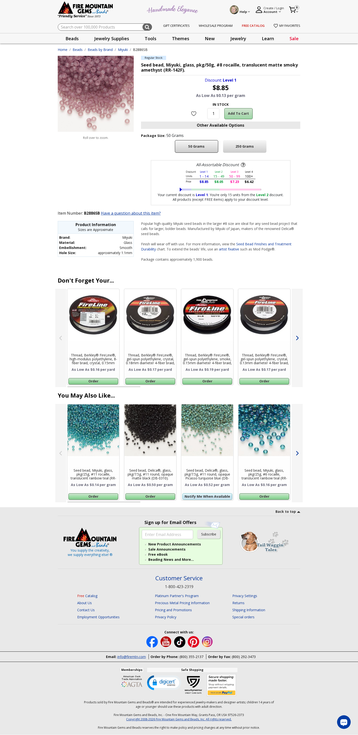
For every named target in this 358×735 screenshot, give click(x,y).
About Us (84, 603)
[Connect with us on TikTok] (180, 641)
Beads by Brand (100, 49)
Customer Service (179, 578)
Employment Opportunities (98, 617)
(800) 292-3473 (244, 656)
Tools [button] (150, 38)
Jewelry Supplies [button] (111, 38)
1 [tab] (69, 388)
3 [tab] (220, 388)
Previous (60, 338)
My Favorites (289, 25)
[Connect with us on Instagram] (207, 641)
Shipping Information (248, 610)
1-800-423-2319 (179, 586)
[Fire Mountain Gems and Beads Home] (85, 9)
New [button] (210, 38)
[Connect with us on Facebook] (152, 641)
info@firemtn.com (131, 656)
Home (62, 49)
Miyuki (123, 49)
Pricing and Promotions (173, 610)
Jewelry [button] (238, 38)
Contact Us (86, 610)
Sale (294, 38)
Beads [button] (72, 38)
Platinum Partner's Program (177, 595)
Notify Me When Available (207, 496)
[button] (164, 682)
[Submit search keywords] (147, 27)
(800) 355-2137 (191, 656)
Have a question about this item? (131, 213)
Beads (78, 49)
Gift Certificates (176, 25)
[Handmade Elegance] (173, 9)
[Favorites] (194, 113)
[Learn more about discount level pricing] (242, 165)
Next (297, 338)
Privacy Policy (165, 617)
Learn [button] (268, 38)
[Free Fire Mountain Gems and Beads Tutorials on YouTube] (166, 641)
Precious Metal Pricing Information (182, 603)
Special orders (243, 617)
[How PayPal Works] (221, 685)
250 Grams (245, 146)
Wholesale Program (216, 25)
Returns (238, 603)
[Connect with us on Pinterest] (194, 641)
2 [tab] (145, 388)
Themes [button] (180, 38)
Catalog (87, 595)
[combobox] (105, 27)
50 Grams (196, 146)
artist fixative (229, 249)
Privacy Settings (244, 595)
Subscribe (208, 534)
